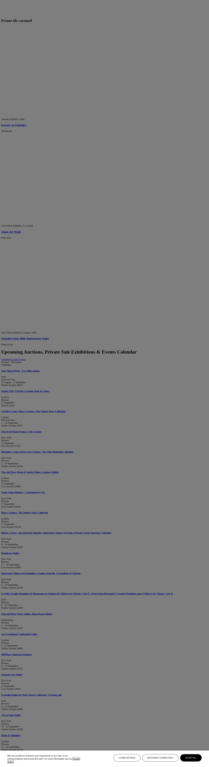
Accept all (191, 758)
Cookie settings (127, 758)
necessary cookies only (160, 758)
